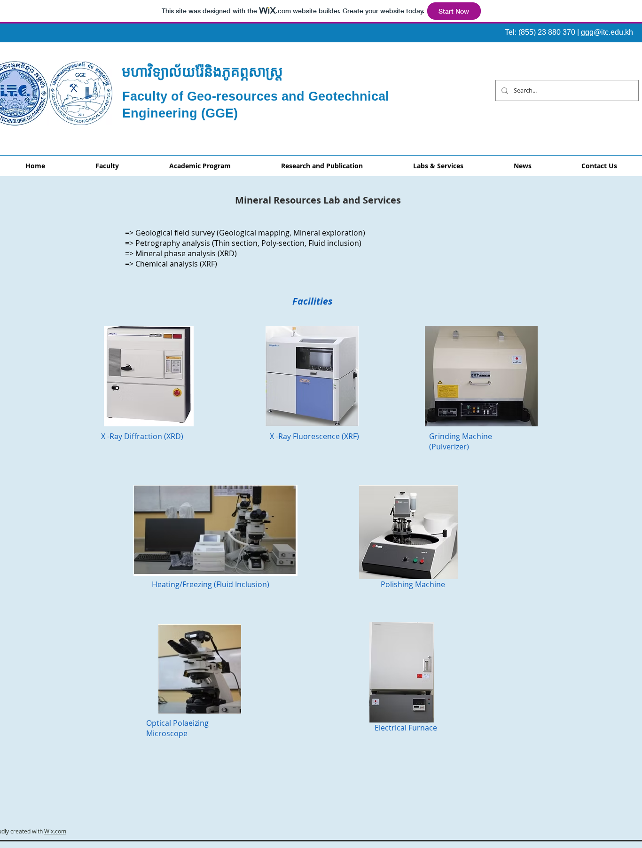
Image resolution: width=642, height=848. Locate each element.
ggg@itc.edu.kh (607, 32)
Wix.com (55, 831)
